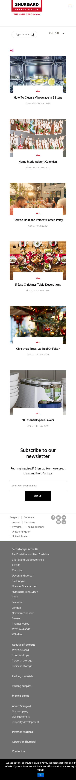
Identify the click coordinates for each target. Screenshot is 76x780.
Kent (15, 597)
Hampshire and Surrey (25, 592)
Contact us (18, 751)
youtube (64, 517)
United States (20, 536)
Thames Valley (20, 624)
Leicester (17, 602)
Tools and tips (20, 655)
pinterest (58, 522)
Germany (29, 522)
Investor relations (22, 732)
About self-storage (23, 645)
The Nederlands (35, 527)
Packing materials (22, 676)
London (16, 608)
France (16, 522)
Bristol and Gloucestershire (28, 560)
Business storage (22, 666)
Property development (25, 722)
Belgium (14, 517)
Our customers (21, 717)
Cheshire (17, 570)
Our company (20, 711)
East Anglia (18, 581)
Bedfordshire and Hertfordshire (30, 554)
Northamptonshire (23, 613)
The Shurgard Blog (27, 15)
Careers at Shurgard (24, 742)
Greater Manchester (24, 586)
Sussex (16, 618)
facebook (53, 517)
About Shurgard (21, 706)
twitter (58, 517)
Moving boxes (20, 696)
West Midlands (21, 629)
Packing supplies (21, 686)
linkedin (64, 522)
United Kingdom (21, 532)
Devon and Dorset (23, 576)
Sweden (17, 527)
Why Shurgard (20, 650)
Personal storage (22, 660)
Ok (40, 775)
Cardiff (16, 565)
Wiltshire (17, 634)
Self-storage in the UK (25, 549)
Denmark (29, 517)
